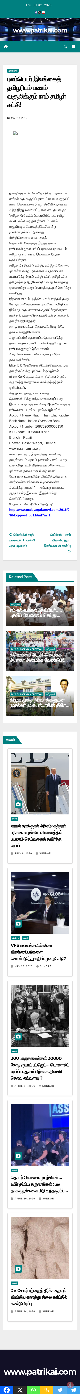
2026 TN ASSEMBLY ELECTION (26, 649)
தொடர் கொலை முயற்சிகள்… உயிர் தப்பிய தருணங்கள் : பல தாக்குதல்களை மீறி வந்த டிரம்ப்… (39, 1184)
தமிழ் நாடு (12, 71)
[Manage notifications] (70, 1385)
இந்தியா (15, 938)
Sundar (45, 853)
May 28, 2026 (24, 966)
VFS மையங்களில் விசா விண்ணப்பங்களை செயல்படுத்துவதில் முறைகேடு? (38, 952)
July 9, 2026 (24, 853)
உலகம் (14, 819)
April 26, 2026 (25, 1198)
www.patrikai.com (40, 30)
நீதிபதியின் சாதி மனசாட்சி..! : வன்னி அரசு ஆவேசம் (22, 540)
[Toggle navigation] (73, 46)
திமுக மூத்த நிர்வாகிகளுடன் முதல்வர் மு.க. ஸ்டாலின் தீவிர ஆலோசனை (38, 705)
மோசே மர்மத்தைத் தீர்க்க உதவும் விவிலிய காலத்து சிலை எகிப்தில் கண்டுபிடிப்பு (39, 1297)
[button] (65, 46)
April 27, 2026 (25, 1085)
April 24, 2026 (25, 1311)
